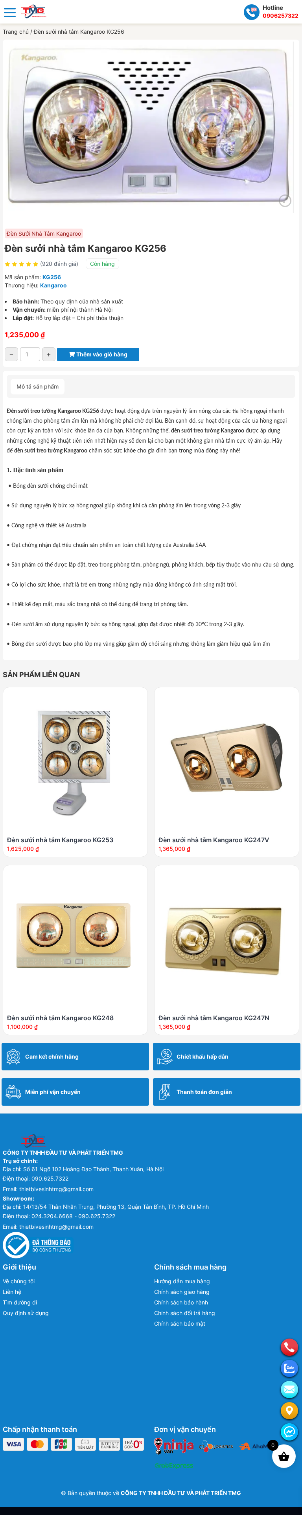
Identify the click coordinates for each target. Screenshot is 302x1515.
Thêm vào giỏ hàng (101, 354)
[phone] (289, 1347)
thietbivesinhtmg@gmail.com (56, 1189)
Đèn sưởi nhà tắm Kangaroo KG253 (60, 840)
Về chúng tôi (19, 1281)
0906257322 (280, 15)
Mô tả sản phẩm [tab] (38, 386)
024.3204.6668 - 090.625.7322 (73, 1216)
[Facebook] (289, 1432)
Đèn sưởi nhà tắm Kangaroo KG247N (213, 1018)
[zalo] (289, 1368)
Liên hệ (12, 1291)
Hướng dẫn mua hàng (182, 1281)
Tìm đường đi (20, 1302)
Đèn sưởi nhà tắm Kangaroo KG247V (213, 840)
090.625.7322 (49, 1178)
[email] (289, 1389)
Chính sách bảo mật (179, 1323)
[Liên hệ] (289, 1410)
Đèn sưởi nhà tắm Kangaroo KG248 (60, 1018)
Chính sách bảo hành (181, 1302)
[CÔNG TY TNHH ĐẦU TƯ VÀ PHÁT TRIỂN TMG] (33, 10)
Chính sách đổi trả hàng (184, 1313)
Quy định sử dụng (26, 1313)
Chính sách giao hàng (182, 1291)
